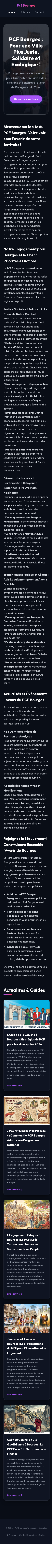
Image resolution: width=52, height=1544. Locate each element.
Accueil (12, 12)
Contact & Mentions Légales (32, 1535)
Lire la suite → (14, 1085)
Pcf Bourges (26, 5)
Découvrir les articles (26, 99)
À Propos (25, 12)
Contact (39, 12)
